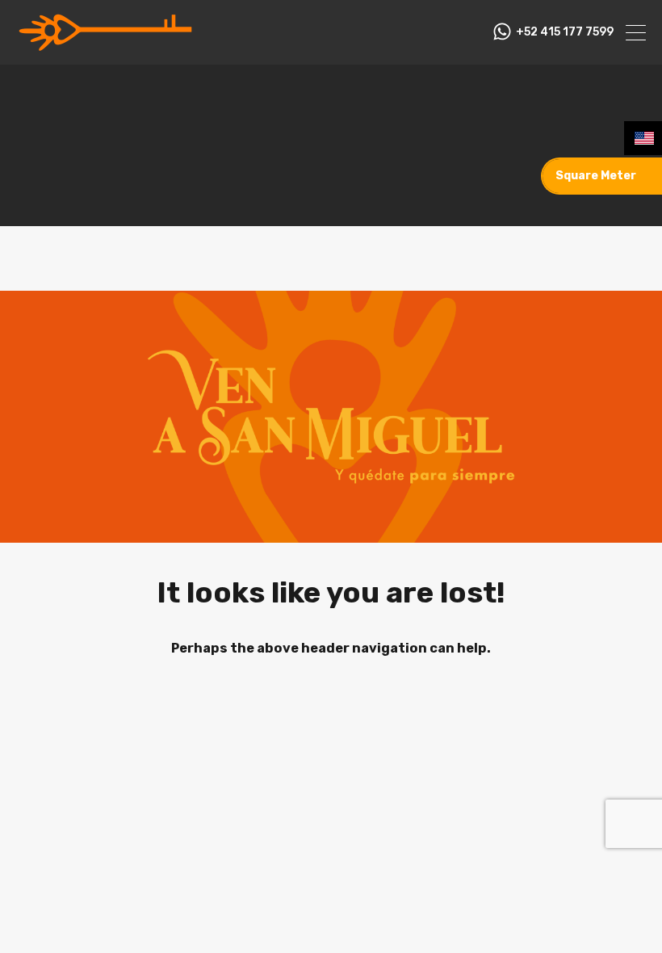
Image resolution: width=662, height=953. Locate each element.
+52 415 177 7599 (565, 32)
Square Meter (595, 176)
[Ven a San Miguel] (105, 45)
